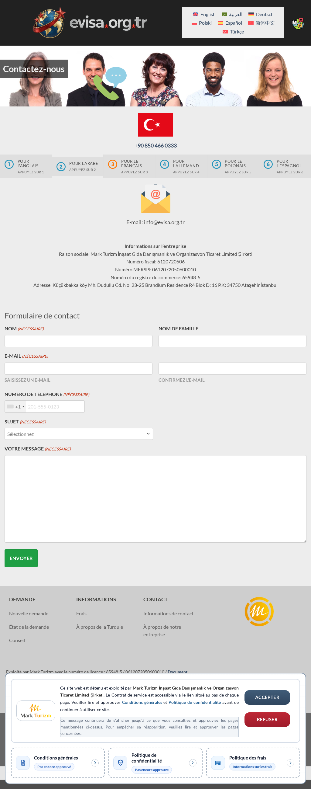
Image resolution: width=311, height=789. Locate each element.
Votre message (38, 448)
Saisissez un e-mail (27, 380)
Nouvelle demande (28, 613)
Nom (24, 328)
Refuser (267, 719)
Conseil (17, 640)
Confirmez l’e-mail (182, 380)
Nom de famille (178, 328)
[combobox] (15, 406)
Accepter (267, 697)
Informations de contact (168, 613)
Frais (81, 613)
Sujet (25, 421)
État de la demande (29, 627)
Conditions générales (142, 702)
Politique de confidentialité (195, 702)
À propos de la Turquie (99, 627)
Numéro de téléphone (47, 394)
